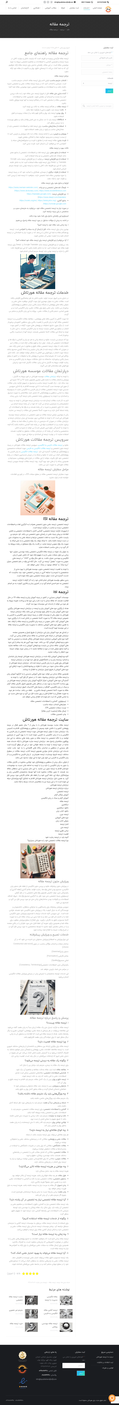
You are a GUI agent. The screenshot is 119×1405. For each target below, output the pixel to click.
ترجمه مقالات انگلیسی (29, 451)
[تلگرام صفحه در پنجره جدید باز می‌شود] (51, 2)
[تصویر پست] (66, 1300)
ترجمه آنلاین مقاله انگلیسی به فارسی (50, 1312)
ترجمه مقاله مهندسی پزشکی (49, 1325)
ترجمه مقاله (52, 1282)
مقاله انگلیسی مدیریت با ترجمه (51, 1298)
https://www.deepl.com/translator (52, 197)
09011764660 (85, 2)
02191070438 (101, 2)
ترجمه (58, 1282)
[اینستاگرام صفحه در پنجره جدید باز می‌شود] (48, 2)
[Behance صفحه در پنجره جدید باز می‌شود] (44, 2)
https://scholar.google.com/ (54, 203)
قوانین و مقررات (107, 1368)
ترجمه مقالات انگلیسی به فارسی (38, 448)
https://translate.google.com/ (39, 194)
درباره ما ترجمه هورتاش (104, 1357)
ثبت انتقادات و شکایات (105, 1362)
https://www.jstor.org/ (47, 200)
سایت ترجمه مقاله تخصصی (16, 1298)
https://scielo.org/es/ (28, 200)
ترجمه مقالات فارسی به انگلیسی (50, 445)
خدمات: (110, 78)
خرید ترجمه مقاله (16, 1323)
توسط (41, 1282)
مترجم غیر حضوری (16, 1310)
